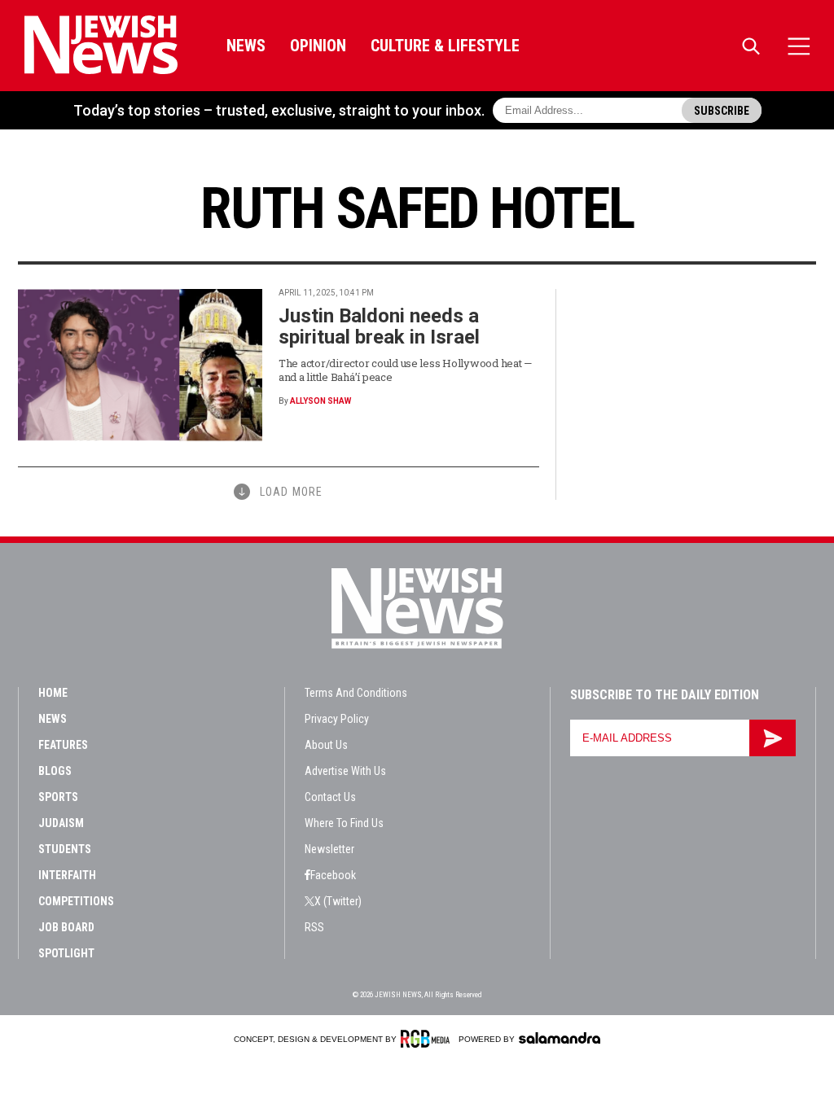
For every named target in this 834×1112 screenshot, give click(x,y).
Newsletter (329, 849)
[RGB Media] (428, 1039)
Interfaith (67, 875)
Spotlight (66, 953)
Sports (58, 796)
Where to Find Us (344, 823)
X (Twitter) (338, 901)
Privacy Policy (337, 718)
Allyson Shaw (320, 400)
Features (63, 744)
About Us (326, 744)
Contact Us (330, 796)
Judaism (61, 823)
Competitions (76, 901)
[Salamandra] (559, 1038)
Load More (291, 491)
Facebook (333, 875)
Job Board (66, 927)
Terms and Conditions (356, 692)
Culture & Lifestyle (445, 45)
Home (53, 692)
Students (64, 849)
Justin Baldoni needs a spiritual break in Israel (379, 326)
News (246, 45)
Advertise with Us (345, 770)
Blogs (55, 770)
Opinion (318, 45)
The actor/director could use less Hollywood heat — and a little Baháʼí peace (405, 370)
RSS (314, 927)
